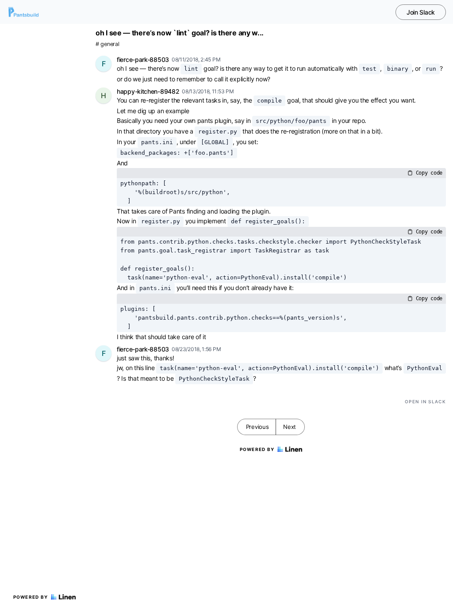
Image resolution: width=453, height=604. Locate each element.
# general (107, 44)
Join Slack (421, 12)
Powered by (30, 597)
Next (289, 426)
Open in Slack (425, 401)
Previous (257, 426)
